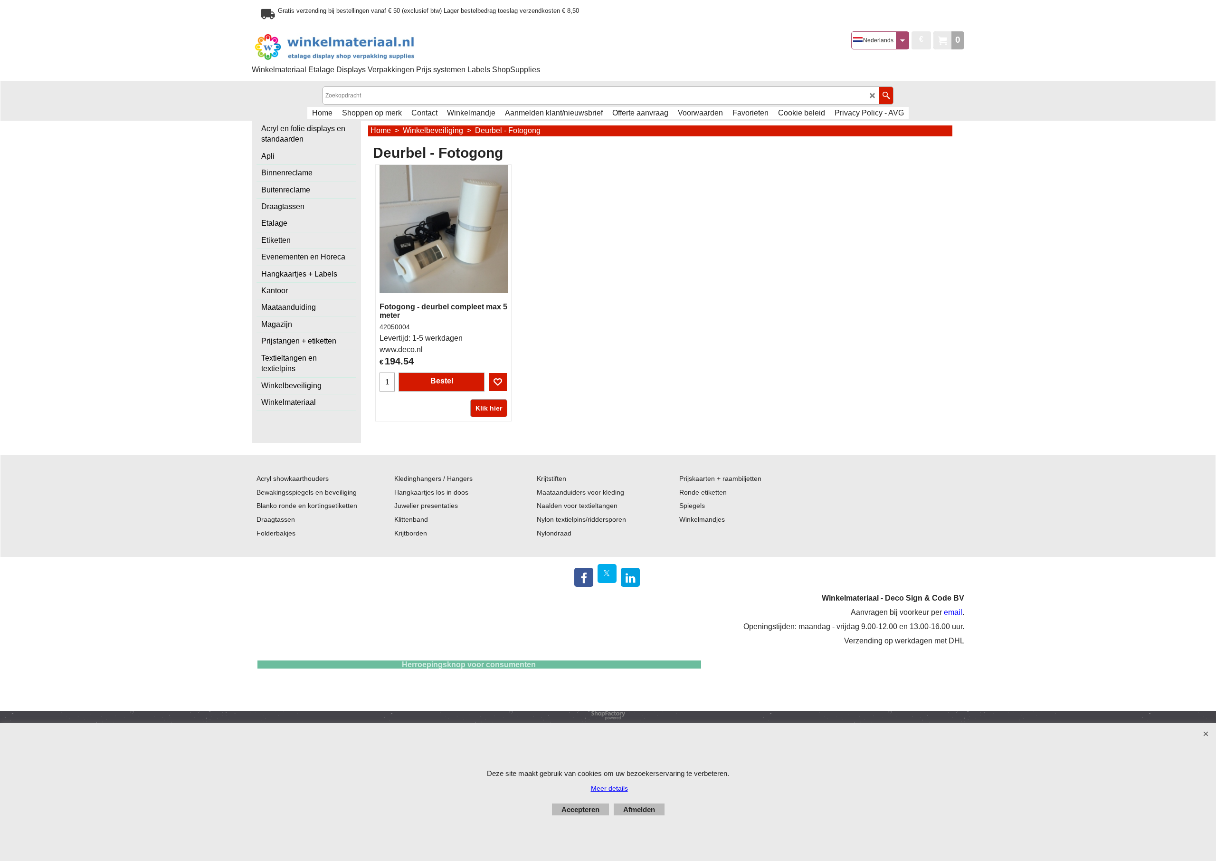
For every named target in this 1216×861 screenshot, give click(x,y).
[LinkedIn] (630, 577)
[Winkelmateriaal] (359, 47)
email (953, 612)
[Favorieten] (498, 382)
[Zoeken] (886, 95)
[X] (607, 573)
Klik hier (488, 408)
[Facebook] (583, 577)
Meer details (609, 788)
